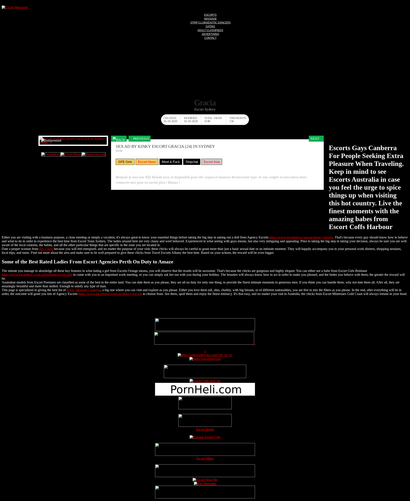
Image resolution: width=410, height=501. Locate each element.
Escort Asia (212, 162)
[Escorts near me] (205, 381)
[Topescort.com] (93, 154)
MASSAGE (210, 18)
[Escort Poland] (205, 330)
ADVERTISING (210, 34)
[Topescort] (205, 476)
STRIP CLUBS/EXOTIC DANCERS (210, 22)
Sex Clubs (46, 249)
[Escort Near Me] (205, 480)
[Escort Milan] (205, 454)
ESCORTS (210, 14)
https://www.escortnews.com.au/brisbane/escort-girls (37, 274)
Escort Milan (205, 458)
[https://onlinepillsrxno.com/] (205, 355)
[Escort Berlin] (205, 421)
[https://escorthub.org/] (205, 403)
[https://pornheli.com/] (205, 377)
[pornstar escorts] (204, 343)
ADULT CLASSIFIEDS (210, 30)
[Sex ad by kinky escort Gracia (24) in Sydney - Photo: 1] (73, 141)
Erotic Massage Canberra (84, 290)
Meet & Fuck (171, 162)
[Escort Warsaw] (205, 497)
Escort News (147, 162)
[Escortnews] (51, 154)
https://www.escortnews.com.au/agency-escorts (301, 237)
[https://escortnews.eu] (205, 359)
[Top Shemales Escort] (205, 483)
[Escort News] (71, 154)
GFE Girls (125, 162)
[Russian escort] (205, 437)
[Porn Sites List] (205, 394)
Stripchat (192, 162)
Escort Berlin (205, 429)
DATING (210, 26)
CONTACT (210, 37)
